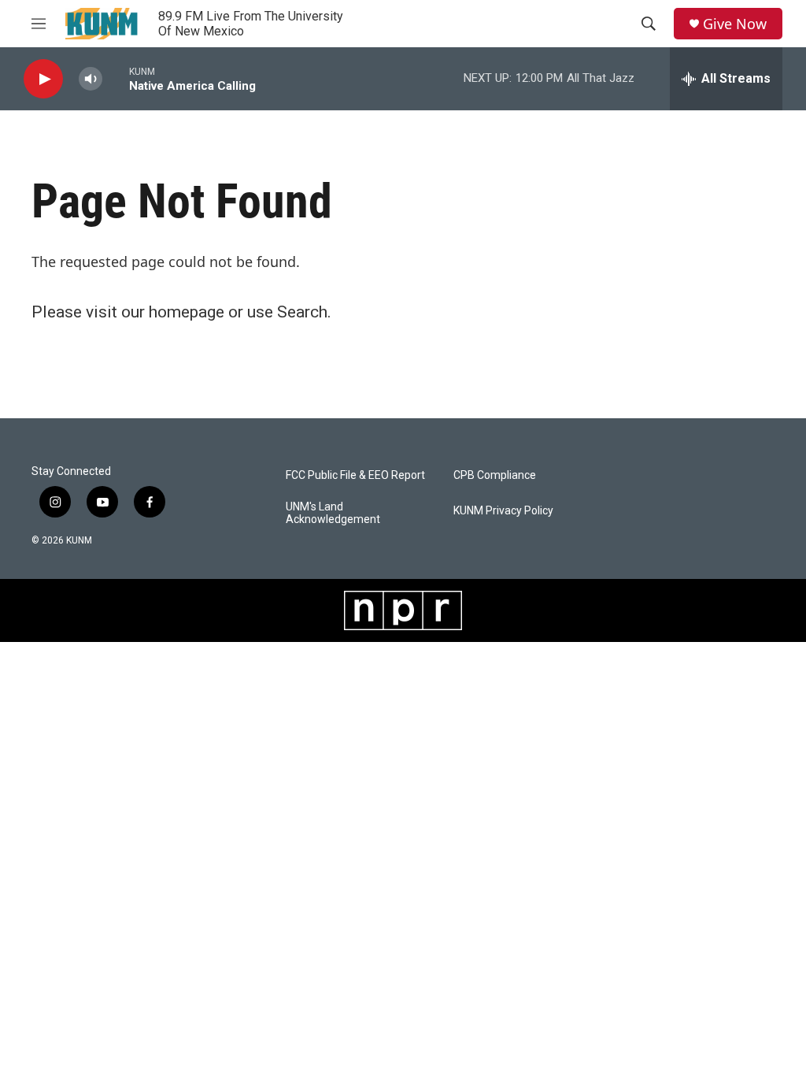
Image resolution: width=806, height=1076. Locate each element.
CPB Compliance (494, 475)
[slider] (115, 78)
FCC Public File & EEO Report (355, 475)
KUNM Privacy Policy (503, 511)
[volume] (90, 79)
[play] (43, 79)
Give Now (735, 24)
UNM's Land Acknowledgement (333, 513)
